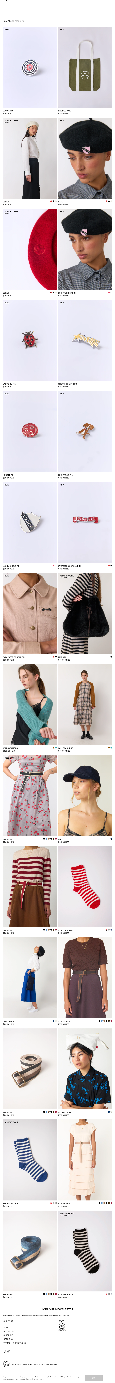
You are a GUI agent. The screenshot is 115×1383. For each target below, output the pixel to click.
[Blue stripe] (111, 930)
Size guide (9, 1331)
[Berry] (56, 839)
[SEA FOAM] (111, 747)
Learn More (39, 1379)
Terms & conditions (15, 1343)
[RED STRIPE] (51, 1203)
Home (6, 21)
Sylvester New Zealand (29, 1364)
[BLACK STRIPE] (109, 930)
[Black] (53, 201)
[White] (111, 292)
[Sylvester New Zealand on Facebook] (9, 1352)
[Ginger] (53, 747)
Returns (8, 1339)
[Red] (51, 201)
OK (93, 1378)
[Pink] (53, 565)
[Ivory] (111, 201)
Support (8, 1321)
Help (6, 1327)
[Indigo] (109, 1112)
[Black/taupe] (49, 839)
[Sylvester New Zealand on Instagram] (4, 1352)
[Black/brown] (44, 839)
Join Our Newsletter (57, 1309)
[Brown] (53, 839)
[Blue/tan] (46, 839)
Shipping (8, 1335)
